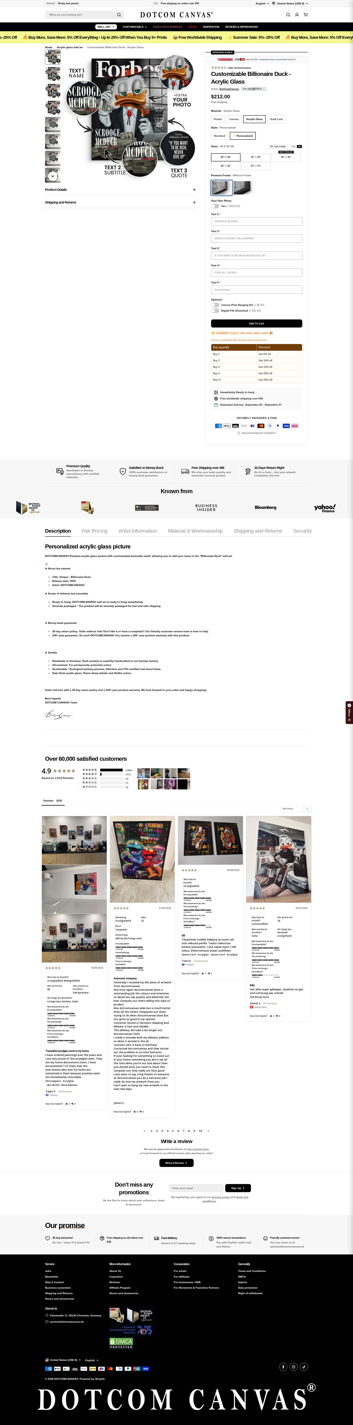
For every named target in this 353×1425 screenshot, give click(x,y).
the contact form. (198, 1149)
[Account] (297, 14)
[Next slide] (52, 176)
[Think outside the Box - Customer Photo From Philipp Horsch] (143, 773)
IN (299, 146)
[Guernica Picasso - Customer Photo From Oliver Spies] (157, 773)
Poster (218, 119)
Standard (219, 135)
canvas (234, 119)
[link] (87, 508)
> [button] (208, 1131)
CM (293, 146)
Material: (225, 110)
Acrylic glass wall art (70, 47)
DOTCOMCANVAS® (66, 1378)
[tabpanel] (178, 631)
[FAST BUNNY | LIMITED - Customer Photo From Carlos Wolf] (157, 784)
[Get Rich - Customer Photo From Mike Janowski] (170, 784)
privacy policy (221, 1197)
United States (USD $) (290, 3)
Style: (223, 127)
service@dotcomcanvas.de (67, 1321)
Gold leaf (276, 119)
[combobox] (84, 15)
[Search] (119, 14)
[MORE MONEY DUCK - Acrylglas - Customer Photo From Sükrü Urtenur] (143, 784)
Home (48, 47)
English (260, 3)
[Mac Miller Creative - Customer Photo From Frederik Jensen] (184, 784)
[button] (67, 1103)
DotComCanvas (229, 88)
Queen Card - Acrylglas (195, 954)
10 (200, 1131)
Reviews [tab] (48, 800)
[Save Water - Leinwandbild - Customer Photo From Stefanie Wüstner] (170, 773)
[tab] (58, 532)
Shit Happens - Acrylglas (59, 1081)
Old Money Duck (259, 997)
